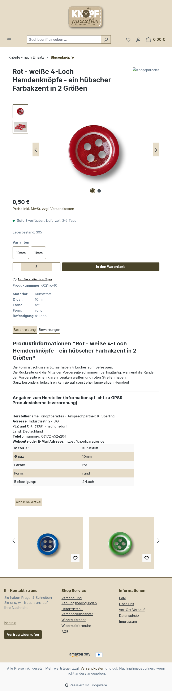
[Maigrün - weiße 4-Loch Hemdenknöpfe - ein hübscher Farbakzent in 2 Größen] (121, 545)
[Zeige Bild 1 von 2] (92, 191)
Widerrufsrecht (73, 620)
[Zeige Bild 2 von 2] (99, 191)
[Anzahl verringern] (17, 266)
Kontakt (10, 623)
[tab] (25, 330)
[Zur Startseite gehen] (86, 17)
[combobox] (64, 39)
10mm (21, 253)
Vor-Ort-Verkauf (132, 610)
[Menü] (9, 39)
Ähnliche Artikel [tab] (28, 502)
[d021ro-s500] (96, 149)
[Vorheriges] (36, 149)
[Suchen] (106, 39)
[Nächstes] (156, 149)
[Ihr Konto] (138, 39)
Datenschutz (129, 616)
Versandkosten (92, 668)
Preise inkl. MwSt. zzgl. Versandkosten (43, 209)
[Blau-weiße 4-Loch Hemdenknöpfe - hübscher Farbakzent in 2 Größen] (50, 545)
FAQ (122, 598)
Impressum (128, 621)
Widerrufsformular (76, 626)
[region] (86, 149)
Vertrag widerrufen (23, 634)
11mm (38, 253)
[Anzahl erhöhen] (56, 266)
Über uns (126, 604)
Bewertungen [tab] (49, 330)
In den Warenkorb (110, 267)
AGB (65, 631)
